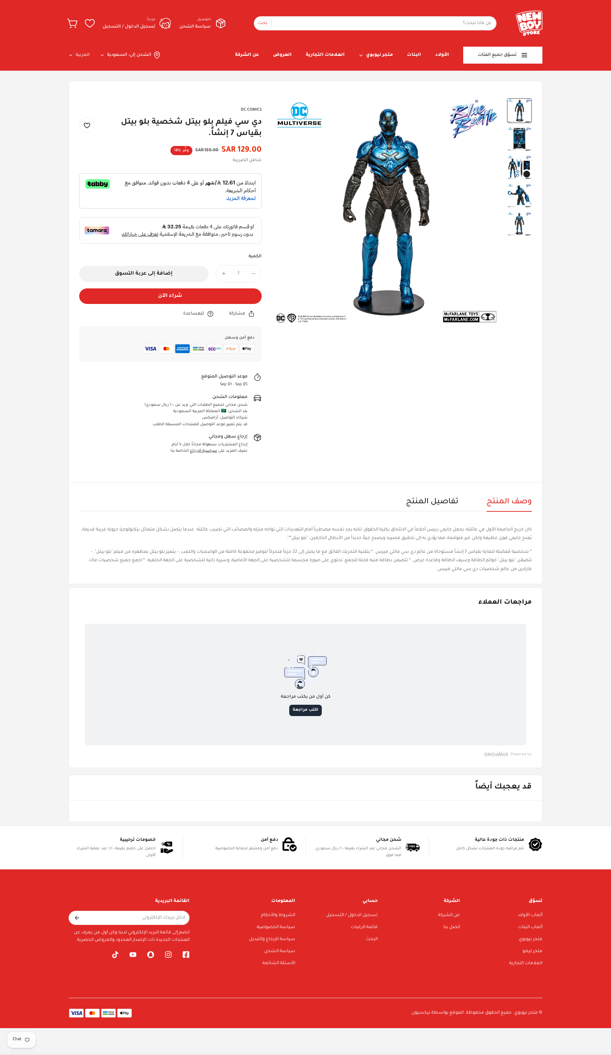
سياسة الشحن (279, 951)
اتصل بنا (451, 927)
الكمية (255, 256)
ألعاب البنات (530, 927)
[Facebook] (186, 954)
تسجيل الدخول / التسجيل (352, 915)
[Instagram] (168, 954)
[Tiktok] (115, 954)
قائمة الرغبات (364, 927)
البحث (372, 939)
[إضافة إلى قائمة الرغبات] (87, 125)
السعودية (117, 55)
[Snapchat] (150, 954)
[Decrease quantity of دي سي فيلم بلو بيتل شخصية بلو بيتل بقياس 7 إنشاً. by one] (253, 273)
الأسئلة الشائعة (278, 963)
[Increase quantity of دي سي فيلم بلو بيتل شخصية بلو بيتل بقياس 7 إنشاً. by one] (224, 273)
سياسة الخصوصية (276, 927)
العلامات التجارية (525, 963)
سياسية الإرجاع (203, 451)
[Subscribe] (76, 918)
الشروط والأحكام (278, 915)
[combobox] (375, 23)
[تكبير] (287, 113)
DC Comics (251, 110)
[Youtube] (132, 954)
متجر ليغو (532, 951)
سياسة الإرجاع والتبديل (272, 939)
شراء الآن (170, 296)
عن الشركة (449, 915)
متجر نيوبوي (530, 939)
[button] (73, 23)
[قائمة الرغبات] (90, 23)
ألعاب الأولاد (530, 915)
